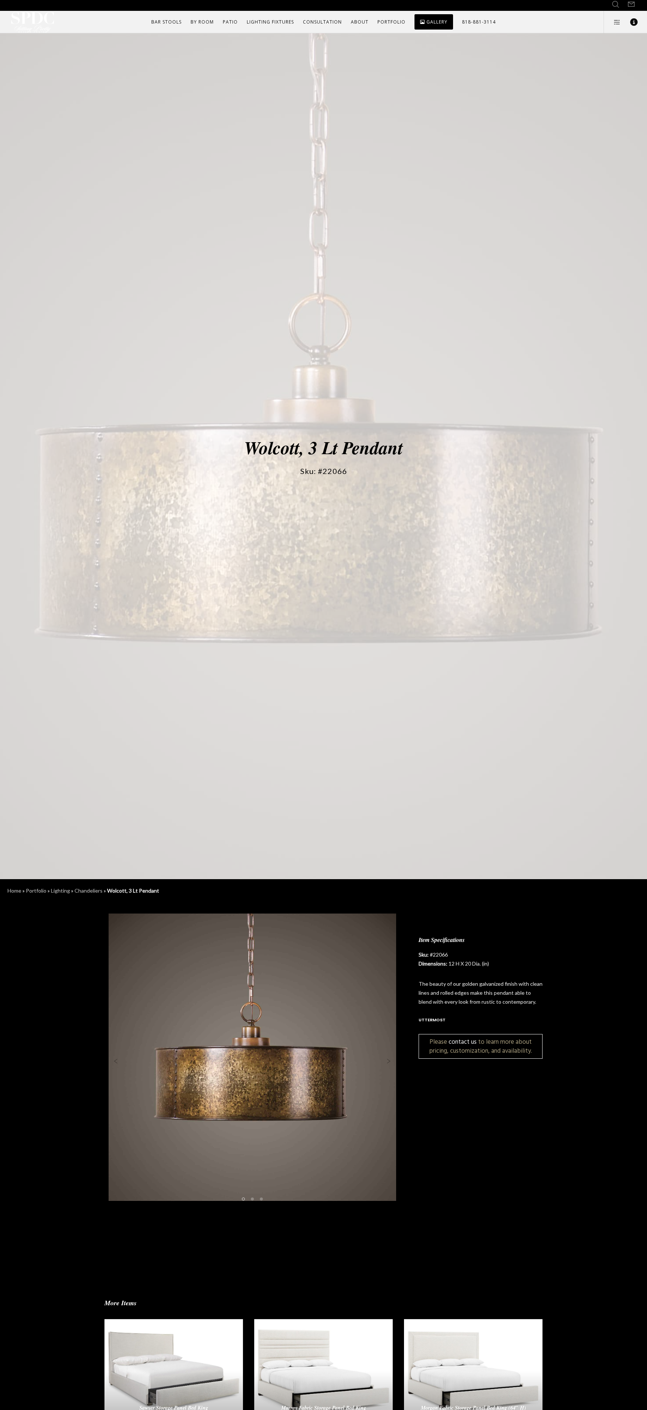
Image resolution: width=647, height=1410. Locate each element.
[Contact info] (629, 22)
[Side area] (612, 22)
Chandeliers (89, 890)
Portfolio (36, 890)
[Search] (615, 4)
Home (14, 890)
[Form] (631, 4)
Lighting (60, 890)
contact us (463, 1042)
